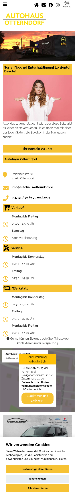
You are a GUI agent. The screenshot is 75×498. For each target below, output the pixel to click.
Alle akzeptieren (38, 488)
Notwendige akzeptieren (37, 469)
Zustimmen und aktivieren (37, 398)
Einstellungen (37, 478)
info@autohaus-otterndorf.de (32, 187)
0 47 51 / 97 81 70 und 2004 (31, 197)
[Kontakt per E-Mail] (44, 4)
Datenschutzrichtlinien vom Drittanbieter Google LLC (36, 386)
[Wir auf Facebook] (51, 4)
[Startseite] (36, 4)
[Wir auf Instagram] (58, 4)
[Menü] (5, 4)
